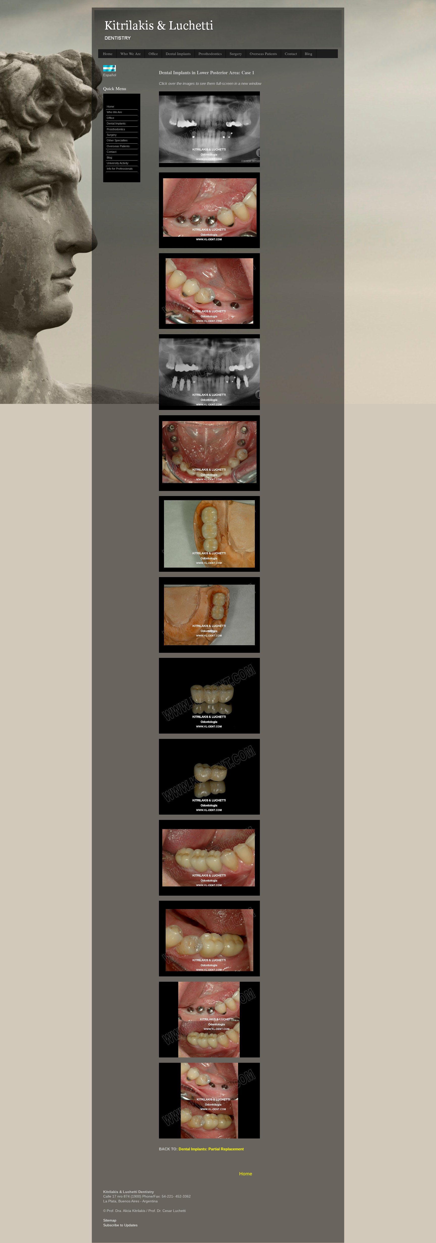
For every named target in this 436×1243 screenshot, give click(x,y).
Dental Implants (178, 53)
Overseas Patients (263, 53)
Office (153, 53)
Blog (308, 53)
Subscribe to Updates (120, 1225)
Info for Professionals (120, 168)
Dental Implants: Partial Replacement (211, 1149)
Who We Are (130, 53)
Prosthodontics (210, 53)
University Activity (117, 163)
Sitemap (109, 1220)
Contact (291, 53)
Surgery (236, 53)
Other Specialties (117, 140)
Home (108, 53)
